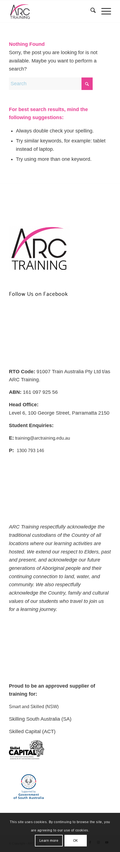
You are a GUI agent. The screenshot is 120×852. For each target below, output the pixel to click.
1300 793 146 (30, 450)
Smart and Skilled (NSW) (34, 706)
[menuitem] (90, 11)
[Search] (90, 11)
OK (75, 841)
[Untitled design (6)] (49, 11)
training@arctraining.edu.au (42, 438)
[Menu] (103, 11)
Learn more (49, 841)
